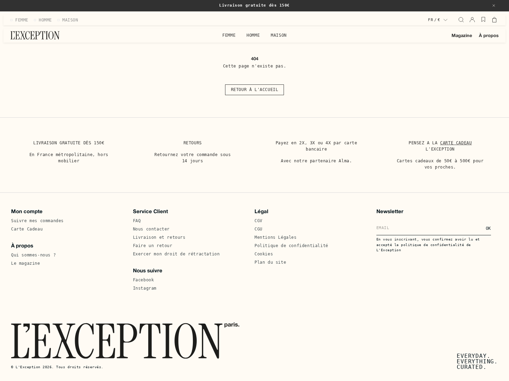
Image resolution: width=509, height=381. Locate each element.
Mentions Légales (275, 237)
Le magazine (25, 263)
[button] (494, 5)
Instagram (145, 288)
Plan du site (270, 262)
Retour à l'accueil (254, 89)
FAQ (137, 220)
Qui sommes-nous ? (33, 255)
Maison (279, 35)
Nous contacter (151, 229)
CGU (258, 229)
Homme (253, 35)
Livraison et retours (159, 237)
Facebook (143, 280)
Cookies (263, 254)
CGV (258, 220)
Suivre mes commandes (37, 220)
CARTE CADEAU (456, 142)
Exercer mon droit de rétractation (176, 254)
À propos (489, 36)
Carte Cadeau (27, 229)
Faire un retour (152, 245)
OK (488, 228)
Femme (228, 35)
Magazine (462, 36)
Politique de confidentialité (291, 245)
